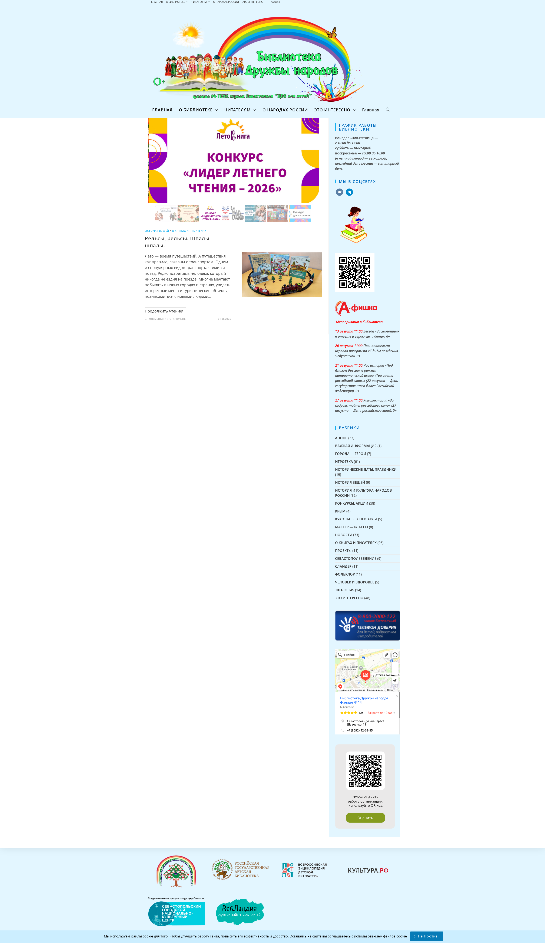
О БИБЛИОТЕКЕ (176, 2)
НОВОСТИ (343, 535)
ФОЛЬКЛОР (345, 574)
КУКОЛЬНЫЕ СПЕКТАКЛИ (356, 519)
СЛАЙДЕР (343, 566)
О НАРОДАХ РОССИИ (226, 2)
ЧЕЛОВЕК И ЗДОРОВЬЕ (354, 582)
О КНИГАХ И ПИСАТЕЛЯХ (189, 231)
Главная (275, 2)
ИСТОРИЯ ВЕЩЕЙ (157, 231)
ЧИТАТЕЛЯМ (199, 2)
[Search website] (388, 110)
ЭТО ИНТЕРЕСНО (253, 2)
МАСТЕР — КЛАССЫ (351, 527)
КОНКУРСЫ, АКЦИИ (351, 503)
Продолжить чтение (163, 311)
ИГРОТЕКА (344, 461)
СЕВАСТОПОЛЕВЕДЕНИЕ (355, 558)
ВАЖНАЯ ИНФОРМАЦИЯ (356, 445)
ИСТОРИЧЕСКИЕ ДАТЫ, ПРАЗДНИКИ (366, 469)
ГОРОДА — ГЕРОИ (350, 453)
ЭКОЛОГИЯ (344, 590)
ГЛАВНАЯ (157, 2)
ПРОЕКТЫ (343, 550)
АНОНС (341, 438)
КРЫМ (340, 511)
